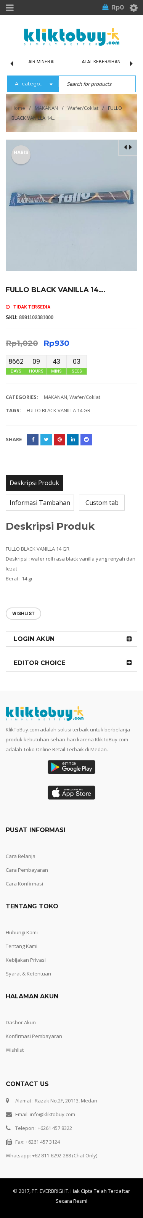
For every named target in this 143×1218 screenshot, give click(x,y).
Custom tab (102, 502)
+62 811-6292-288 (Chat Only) (64, 1155)
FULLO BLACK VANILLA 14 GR (58, 410)
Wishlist (15, 1049)
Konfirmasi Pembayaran (34, 1036)
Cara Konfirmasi (24, 883)
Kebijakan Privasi (26, 959)
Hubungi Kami (22, 932)
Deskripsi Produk (34, 483)
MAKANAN (46, 107)
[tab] (34, 483)
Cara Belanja (20, 856)
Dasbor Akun (21, 1022)
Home (18, 107)
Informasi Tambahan (40, 502)
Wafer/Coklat (82, 107)
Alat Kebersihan (101, 61)
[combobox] (33, 84)
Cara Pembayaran (27, 869)
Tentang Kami (21, 946)
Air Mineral (42, 61)
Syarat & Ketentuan (28, 973)
